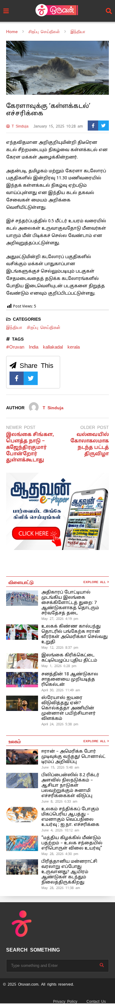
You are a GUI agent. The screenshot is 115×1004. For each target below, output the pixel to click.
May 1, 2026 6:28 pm (58, 666)
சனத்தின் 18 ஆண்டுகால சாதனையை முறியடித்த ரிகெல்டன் (69, 679)
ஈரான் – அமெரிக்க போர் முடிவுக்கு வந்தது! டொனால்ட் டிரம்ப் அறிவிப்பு (73, 757)
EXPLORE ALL (95, 582)
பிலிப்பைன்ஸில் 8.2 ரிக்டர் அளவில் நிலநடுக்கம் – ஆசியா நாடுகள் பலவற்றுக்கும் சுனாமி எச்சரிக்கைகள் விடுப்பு (70, 786)
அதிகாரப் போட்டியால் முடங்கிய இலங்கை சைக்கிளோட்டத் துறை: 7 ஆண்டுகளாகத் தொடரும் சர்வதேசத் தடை (70, 603)
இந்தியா (14, 327)
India (33, 347)
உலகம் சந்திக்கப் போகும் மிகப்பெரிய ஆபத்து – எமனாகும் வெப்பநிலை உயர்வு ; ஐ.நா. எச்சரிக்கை (71, 817)
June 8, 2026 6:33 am (59, 801)
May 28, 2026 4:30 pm (59, 854)
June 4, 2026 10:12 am (60, 830)
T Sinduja (19, 126)
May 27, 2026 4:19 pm (59, 619)
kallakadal (53, 347)
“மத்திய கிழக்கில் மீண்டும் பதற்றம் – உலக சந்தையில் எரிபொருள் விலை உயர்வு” (71, 843)
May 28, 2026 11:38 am (60, 888)
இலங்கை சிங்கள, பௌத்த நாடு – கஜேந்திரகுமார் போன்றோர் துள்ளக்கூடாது (30, 447)
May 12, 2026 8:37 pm (59, 647)
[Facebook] (93, 125)
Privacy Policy (65, 1001)
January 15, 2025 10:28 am (58, 126)
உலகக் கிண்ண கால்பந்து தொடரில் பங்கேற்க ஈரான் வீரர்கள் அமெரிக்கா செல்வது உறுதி (74, 634)
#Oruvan (15, 347)
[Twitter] (103, 125)
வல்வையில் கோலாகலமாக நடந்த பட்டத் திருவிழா (90, 444)
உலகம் (15, 741)
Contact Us (96, 1001)
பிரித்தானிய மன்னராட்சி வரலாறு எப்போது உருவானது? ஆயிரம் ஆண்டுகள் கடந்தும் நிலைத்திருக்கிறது (69, 872)
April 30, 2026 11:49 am (60, 690)
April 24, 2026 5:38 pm (59, 724)
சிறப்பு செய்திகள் (43, 327)
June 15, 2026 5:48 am (60, 767)
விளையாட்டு (21, 582)
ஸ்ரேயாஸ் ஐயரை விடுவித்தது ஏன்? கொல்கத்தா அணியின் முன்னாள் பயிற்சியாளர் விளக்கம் (68, 708)
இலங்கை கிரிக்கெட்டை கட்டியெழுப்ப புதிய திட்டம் (69, 658)
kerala (73, 347)
